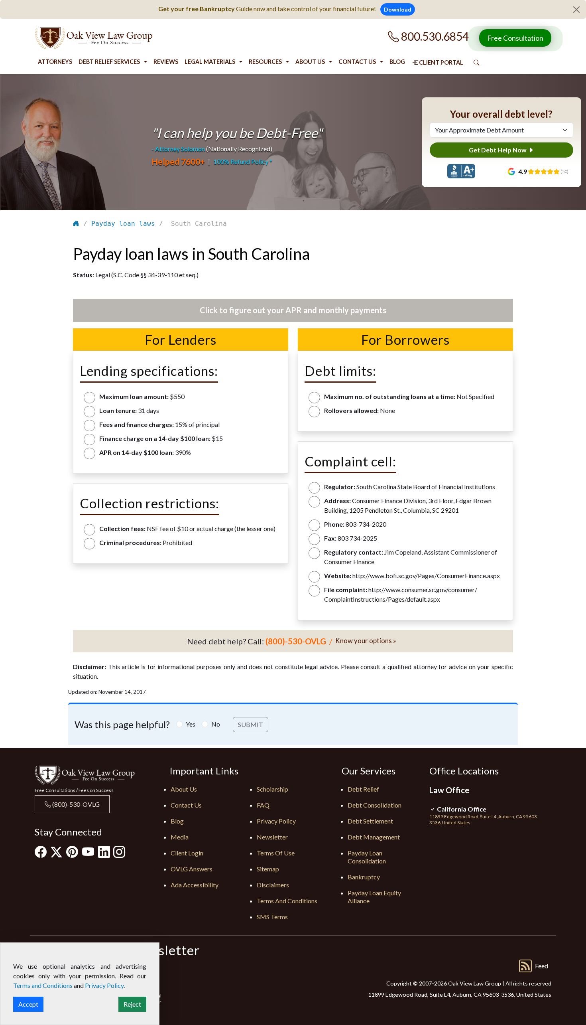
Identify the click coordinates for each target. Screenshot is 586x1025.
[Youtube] (88, 851)
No (215, 724)
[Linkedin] (104, 851)
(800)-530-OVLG (75, 804)
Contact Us (357, 61)
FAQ (263, 805)
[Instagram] (119, 851)
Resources (265, 61)
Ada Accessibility (194, 885)
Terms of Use (276, 853)
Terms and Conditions (287, 901)
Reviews (165, 61)
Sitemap (268, 869)
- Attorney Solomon (178, 148)
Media (180, 837)
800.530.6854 (434, 36)
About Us (310, 61)
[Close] (576, 9)
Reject (132, 1004)
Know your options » (365, 641)
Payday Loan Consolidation (367, 857)
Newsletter (272, 837)
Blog (397, 61)
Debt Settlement (370, 821)
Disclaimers (273, 885)
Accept (28, 1004)
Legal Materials (210, 61)
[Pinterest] (72, 851)
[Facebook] (41, 851)
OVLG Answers (191, 869)
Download (397, 9)
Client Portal (440, 62)
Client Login (187, 853)
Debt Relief (363, 789)
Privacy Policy (276, 821)
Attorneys (55, 61)
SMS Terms (272, 916)
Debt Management (374, 837)
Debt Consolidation (374, 805)
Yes (190, 724)
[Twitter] (56, 852)
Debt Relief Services (109, 61)
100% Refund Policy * (242, 161)
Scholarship (272, 789)
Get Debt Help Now (498, 150)
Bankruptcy (364, 877)
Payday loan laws (123, 223)
